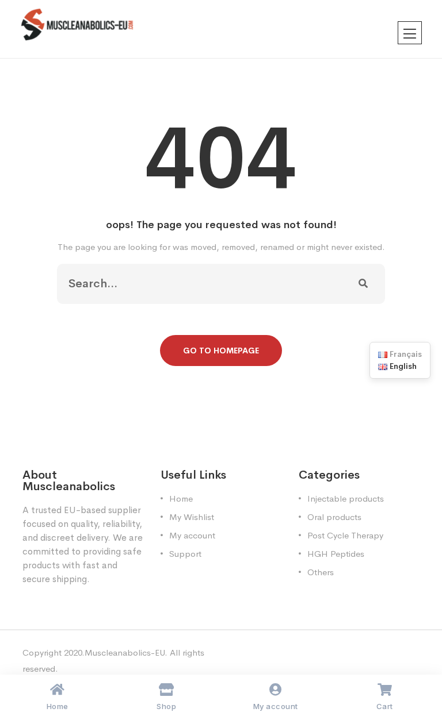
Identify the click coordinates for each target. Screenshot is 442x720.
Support (185, 553)
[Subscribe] (363, 284)
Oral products (334, 516)
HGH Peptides (335, 553)
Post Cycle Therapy (345, 535)
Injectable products (345, 498)
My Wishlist (191, 516)
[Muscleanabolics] (77, 24)
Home (181, 498)
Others (320, 572)
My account (192, 535)
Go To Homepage (221, 350)
